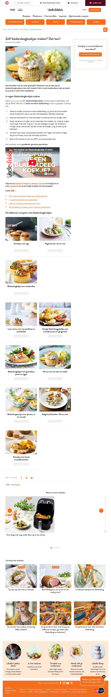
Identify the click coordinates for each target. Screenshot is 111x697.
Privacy (22, 689)
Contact (23, 692)
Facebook (18, 183)
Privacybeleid (90, 61)
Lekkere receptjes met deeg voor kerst (24, 203)
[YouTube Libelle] (67, 683)
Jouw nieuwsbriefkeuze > (90, 54)
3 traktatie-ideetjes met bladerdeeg (23, 200)
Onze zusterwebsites (79, 692)
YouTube (42, 183)
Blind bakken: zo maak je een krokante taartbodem (29, 207)
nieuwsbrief (13, 186)
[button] (95, 3)
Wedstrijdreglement (41, 692)
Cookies (48, 689)
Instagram (26, 183)
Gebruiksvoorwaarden (35, 689)
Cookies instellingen (60, 689)
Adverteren (66, 692)
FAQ (30, 692)
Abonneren (55, 692)
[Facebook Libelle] (60, 683)
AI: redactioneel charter (78, 689)
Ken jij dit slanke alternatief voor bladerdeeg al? (28, 196)
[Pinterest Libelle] (71, 683)
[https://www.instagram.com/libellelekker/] (64, 683)
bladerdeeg (15, 484)
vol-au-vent (14, 101)
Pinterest (34, 183)
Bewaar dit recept (21, 250)
